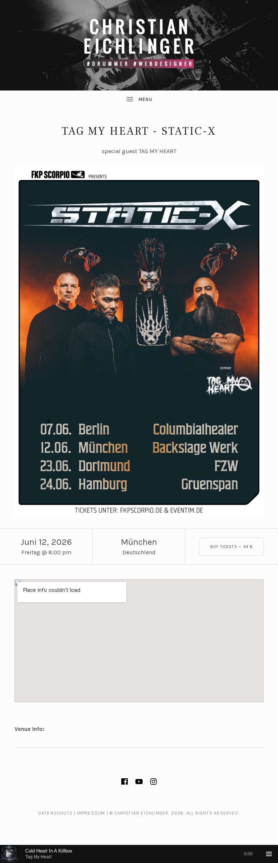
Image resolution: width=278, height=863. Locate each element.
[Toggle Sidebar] (139, 99)
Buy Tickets (231, 546)
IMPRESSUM (91, 813)
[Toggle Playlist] (269, 854)
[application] (139, 854)
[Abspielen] (9, 854)
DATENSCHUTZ (55, 813)
